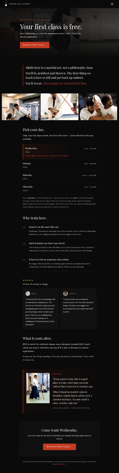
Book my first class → (34, 45)
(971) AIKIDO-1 (61, 464)
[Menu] (112, 4)
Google (45, 284)
